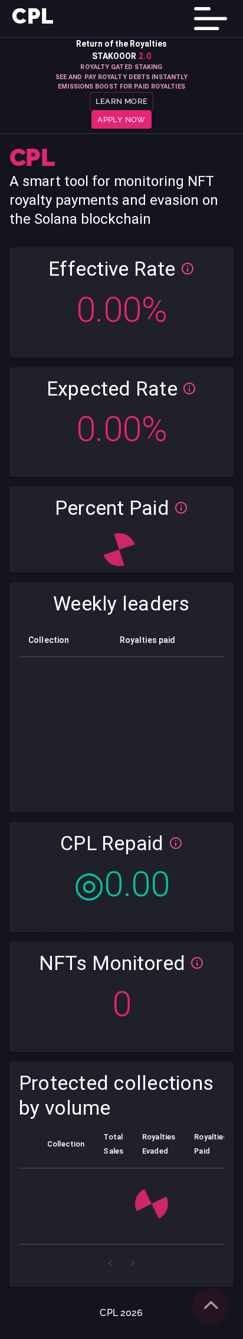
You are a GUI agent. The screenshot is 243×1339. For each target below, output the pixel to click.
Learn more (122, 101)
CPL (32, 16)
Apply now (121, 119)
